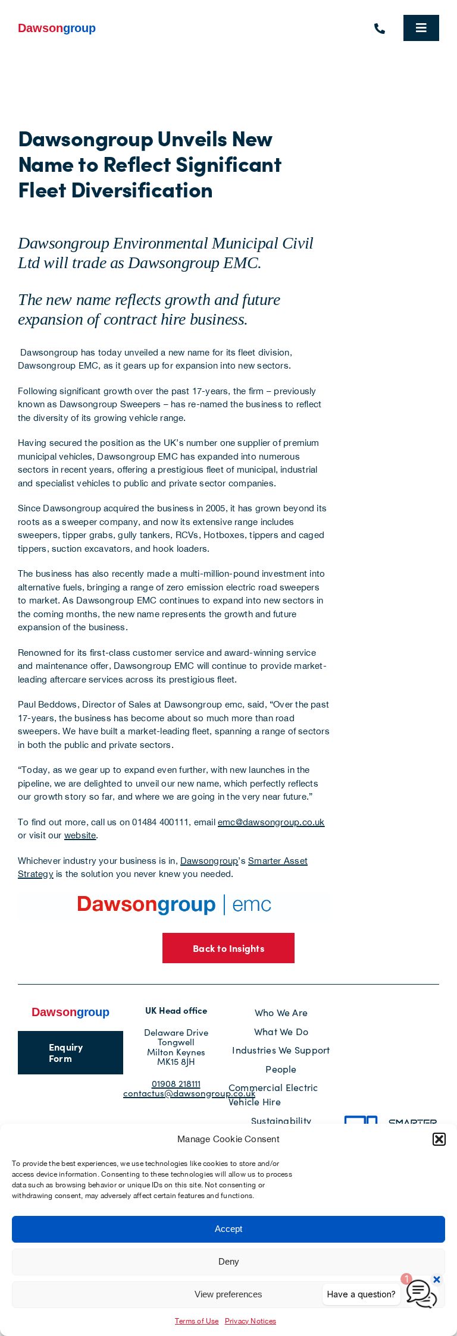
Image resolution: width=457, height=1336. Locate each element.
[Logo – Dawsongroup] (57, 26)
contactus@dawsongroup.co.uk (189, 1093)
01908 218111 (176, 1083)
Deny (228, 1261)
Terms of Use (197, 1321)
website (80, 835)
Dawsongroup (209, 861)
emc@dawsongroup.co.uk (271, 822)
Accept (228, 1229)
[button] (439, 1139)
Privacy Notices (250, 1321)
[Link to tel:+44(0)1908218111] (379, 28)
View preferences (228, 1294)
